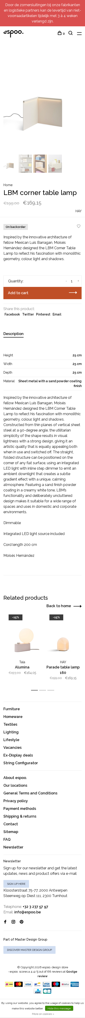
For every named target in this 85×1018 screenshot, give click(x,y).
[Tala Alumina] (22, 637)
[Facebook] (5, 922)
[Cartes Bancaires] (47, 992)
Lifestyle (11, 740)
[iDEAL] (9, 985)
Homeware (12, 717)
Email (57, 314)
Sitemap (10, 832)
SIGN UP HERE (16, 883)
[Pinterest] (21, 922)
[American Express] (74, 985)
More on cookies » (43, 1014)
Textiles (10, 724)
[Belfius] (65, 985)
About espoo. (15, 778)
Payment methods (19, 808)
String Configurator (20, 763)
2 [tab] (44, 690)
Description (13, 334)
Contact (10, 824)
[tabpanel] (42, 101)
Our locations (15, 785)
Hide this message (59, 1008)
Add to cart (18, 293)
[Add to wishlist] (78, 226)
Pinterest (43, 314)
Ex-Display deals (18, 755)
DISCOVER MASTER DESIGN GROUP (29, 949)
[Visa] (28, 985)
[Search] (71, 33)
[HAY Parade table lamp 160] (63, 637)
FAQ (6, 839)
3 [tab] (52, 690)
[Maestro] (56, 985)
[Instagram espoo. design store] (13, 922)
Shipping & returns (19, 816)
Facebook (12, 314)
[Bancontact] (37, 985)
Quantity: (15, 281)
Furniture (11, 709)
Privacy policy (15, 801)
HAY (78, 211)
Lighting (11, 732)
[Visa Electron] (47, 985)
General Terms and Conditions (30, 793)
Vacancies (12, 747)
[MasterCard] (18, 985)
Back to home (58, 606)
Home (7, 185)
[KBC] (38, 992)
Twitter (28, 314)
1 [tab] (36, 690)
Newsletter (13, 847)
